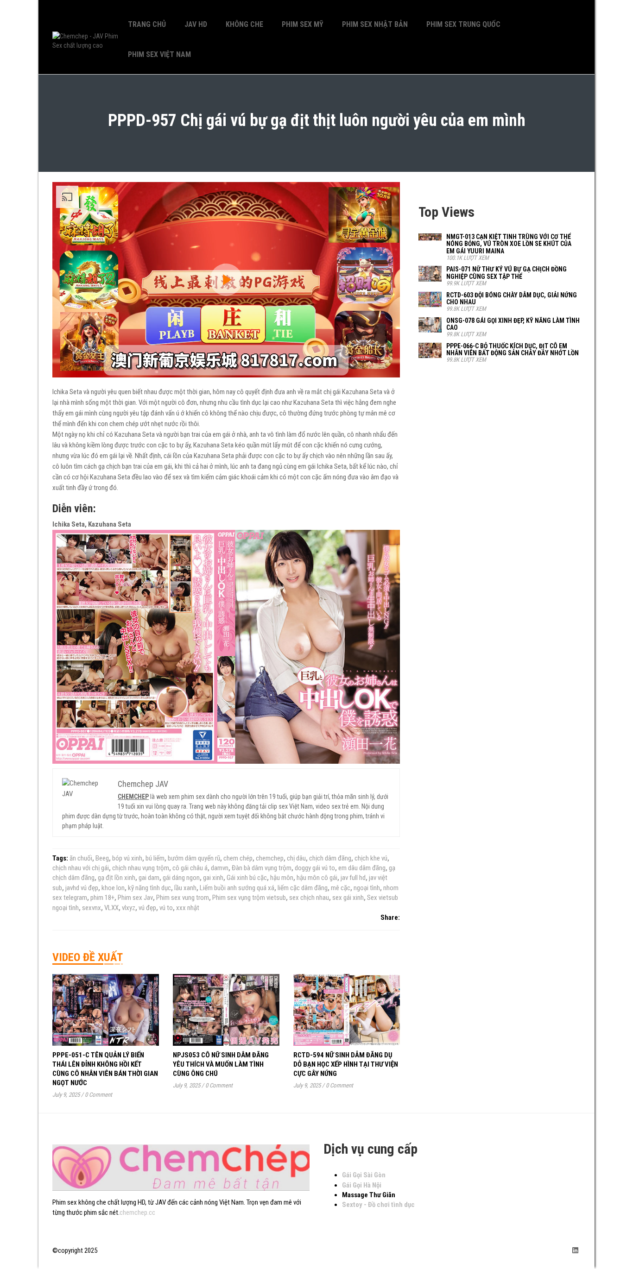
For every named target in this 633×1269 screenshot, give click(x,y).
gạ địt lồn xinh (116, 877)
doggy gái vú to (315, 868)
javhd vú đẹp (81, 888)
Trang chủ (147, 24)
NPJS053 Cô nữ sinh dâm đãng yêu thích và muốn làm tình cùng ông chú (221, 1064)
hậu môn (281, 877)
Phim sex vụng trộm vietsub (249, 897)
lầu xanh (185, 888)
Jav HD (195, 24)
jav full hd (353, 877)
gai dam (149, 877)
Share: (390, 917)
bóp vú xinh (127, 858)
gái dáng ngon (181, 877)
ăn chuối (81, 858)
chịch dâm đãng (330, 858)
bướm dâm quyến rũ (194, 858)
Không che (244, 24)
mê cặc (340, 888)
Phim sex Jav (135, 897)
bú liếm (155, 858)
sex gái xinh (348, 897)
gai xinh (213, 877)
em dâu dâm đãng (362, 868)
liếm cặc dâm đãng (303, 888)
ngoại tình (367, 888)
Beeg (102, 858)
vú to (166, 908)
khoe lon (113, 888)
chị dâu (296, 858)
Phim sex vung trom (182, 897)
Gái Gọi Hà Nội (361, 1185)
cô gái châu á (190, 868)
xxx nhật (187, 908)
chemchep (270, 858)
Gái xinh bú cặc (247, 877)
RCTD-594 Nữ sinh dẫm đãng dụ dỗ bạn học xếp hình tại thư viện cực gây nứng (345, 1064)
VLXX (111, 908)
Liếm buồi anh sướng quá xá (237, 888)
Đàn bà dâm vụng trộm (261, 868)
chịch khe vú (370, 858)
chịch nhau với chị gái (80, 868)
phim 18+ (102, 897)
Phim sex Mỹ (302, 24)
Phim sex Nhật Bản (375, 24)
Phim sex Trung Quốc (463, 24)
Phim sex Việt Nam (159, 54)
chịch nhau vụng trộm (140, 868)
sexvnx (91, 908)
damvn (219, 868)
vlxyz (128, 908)
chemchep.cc (137, 1212)
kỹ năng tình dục (149, 888)
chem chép (238, 858)
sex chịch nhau (309, 897)
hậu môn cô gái (317, 877)
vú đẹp (147, 908)
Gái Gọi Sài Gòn (364, 1175)
